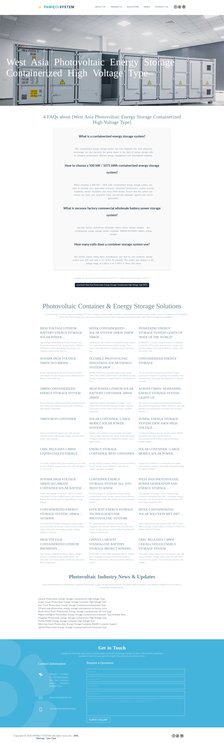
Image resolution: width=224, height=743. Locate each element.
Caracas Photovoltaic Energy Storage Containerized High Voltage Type (71, 599)
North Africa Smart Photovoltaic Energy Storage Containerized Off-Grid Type (74, 611)
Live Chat (51, 738)
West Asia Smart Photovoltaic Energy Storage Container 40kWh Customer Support (77, 624)
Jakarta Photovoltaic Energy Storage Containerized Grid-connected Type (72, 627)
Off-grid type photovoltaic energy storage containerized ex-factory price (72, 608)
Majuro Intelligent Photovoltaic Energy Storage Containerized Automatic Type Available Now (82, 615)
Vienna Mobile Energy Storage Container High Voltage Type (66, 621)
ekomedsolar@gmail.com (60, 697)
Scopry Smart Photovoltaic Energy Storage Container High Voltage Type (72, 602)
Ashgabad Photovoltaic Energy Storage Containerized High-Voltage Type (72, 618)
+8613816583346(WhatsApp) (62, 709)
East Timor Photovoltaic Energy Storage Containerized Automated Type (72, 605)
